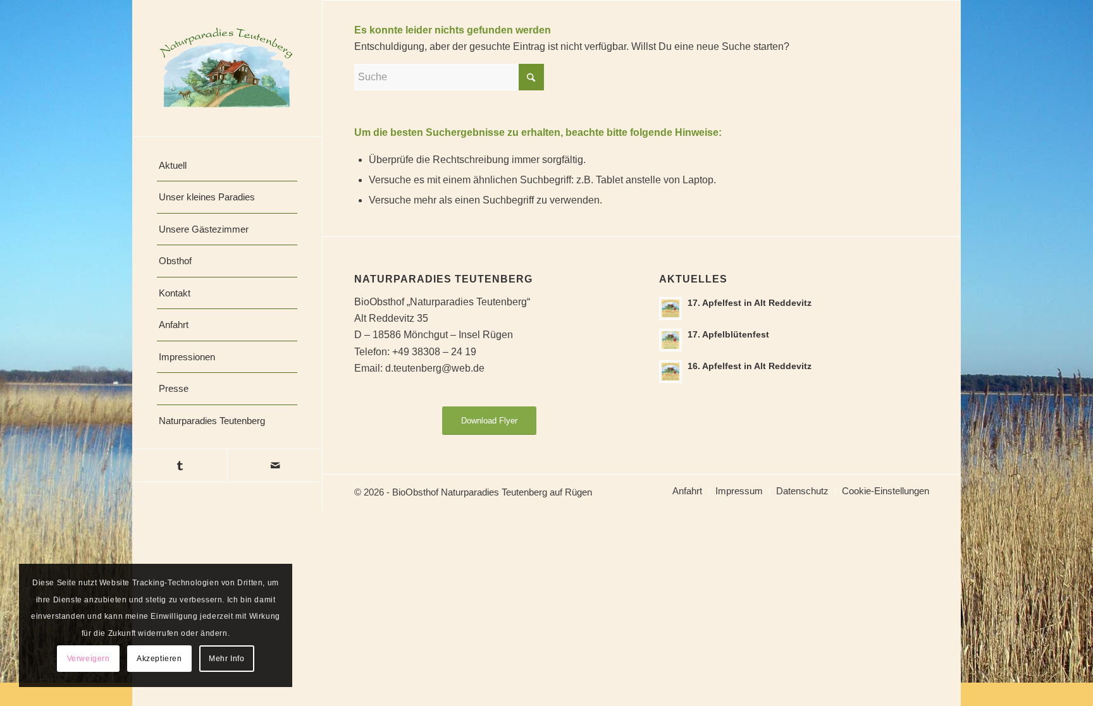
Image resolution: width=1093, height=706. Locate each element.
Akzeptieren (159, 658)
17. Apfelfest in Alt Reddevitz (750, 303)
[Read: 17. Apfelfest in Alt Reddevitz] (670, 308)
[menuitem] (227, 166)
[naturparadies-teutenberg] (227, 68)
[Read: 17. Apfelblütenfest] (670, 340)
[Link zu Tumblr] (179, 465)
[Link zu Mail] (274, 465)
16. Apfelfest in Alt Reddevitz (750, 366)
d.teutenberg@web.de (435, 368)
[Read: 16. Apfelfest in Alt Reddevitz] (670, 371)
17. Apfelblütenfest (728, 334)
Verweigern (88, 658)
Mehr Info (226, 658)
